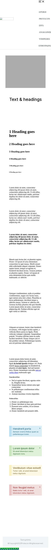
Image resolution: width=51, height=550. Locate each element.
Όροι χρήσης (25, 540)
